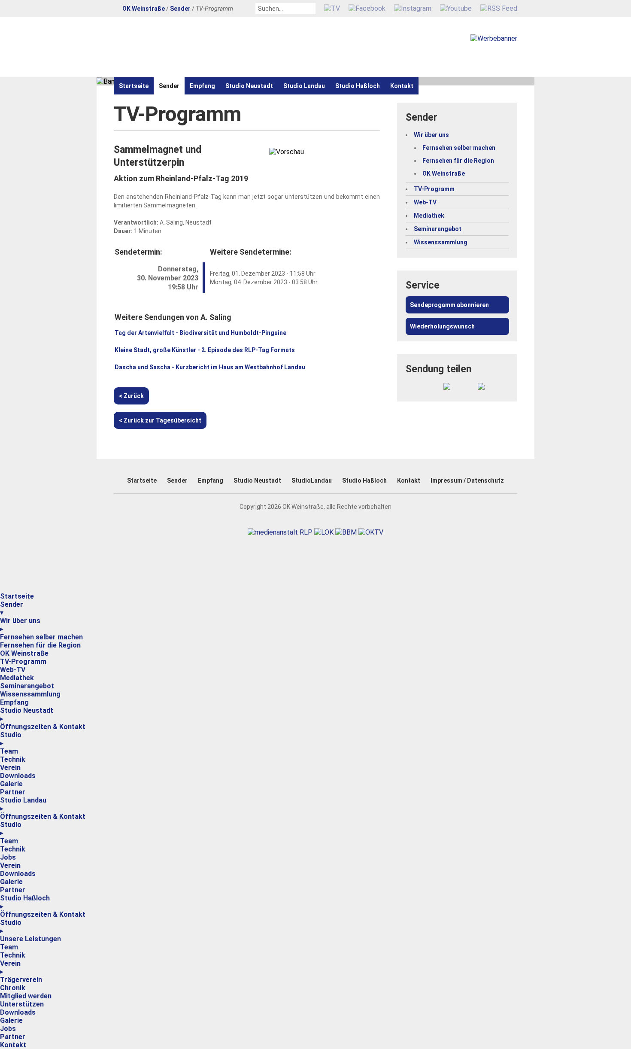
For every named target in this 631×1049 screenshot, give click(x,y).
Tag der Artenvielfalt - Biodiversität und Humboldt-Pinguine (200, 332)
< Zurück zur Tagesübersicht (160, 420)
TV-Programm (434, 188)
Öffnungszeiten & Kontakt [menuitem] (42, 727)
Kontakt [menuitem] (13, 1045)
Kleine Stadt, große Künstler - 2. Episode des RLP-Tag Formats (205, 350)
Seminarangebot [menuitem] (27, 686)
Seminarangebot (437, 228)
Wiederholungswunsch (442, 326)
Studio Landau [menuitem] (23, 804)
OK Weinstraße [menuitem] (24, 653)
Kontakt (401, 85)
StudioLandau (311, 480)
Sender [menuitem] (11, 608)
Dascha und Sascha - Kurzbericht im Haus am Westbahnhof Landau (210, 367)
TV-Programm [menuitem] (23, 661)
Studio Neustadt (249, 85)
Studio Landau (304, 85)
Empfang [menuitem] (14, 702)
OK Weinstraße (143, 8)
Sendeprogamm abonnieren (449, 304)
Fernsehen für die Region (458, 160)
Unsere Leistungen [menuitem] (30, 939)
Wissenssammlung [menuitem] (30, 694)
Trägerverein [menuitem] (21, 980)
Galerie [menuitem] (11, 784)
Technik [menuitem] (12, 759)
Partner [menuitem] (12, 792)
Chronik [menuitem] (12, 988)
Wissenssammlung (440, 242)
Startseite (134, 85)
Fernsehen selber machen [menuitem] (41, 637)
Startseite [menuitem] (17, 596)
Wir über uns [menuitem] (20, 625)
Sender (180, 8)
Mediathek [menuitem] (17, 678)
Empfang (202, 85)
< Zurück (131, 395)
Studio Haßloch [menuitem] (25, 902)
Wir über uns (431, 134)
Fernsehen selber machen (458, 147)
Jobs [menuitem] (8, 857)
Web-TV (425, 202)
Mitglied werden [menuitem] (26, 996)
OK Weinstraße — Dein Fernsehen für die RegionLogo (212, 47)
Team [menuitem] (9, 751)
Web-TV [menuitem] (12, 670)
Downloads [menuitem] (18, 776)
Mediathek (429, 215)
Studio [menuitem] (10, 739)
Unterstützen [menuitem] (22, 1004)
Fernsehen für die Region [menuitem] (40, 645)
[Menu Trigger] (1, 590)
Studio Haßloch (357, 85)
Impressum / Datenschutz (467, 480)
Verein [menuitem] (10, 767)
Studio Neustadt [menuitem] (26, 714)
